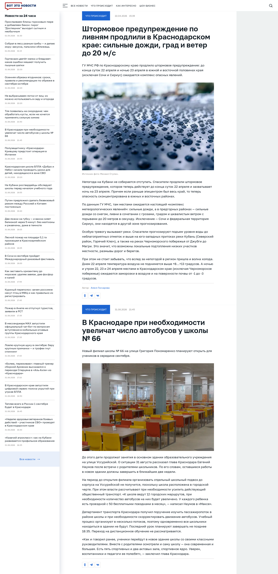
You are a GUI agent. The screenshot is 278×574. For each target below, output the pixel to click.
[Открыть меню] (65, 5)
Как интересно (126, 5)
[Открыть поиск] (270, 5)
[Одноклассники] (85, 295)
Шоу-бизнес (147, 5)
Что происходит (102, 5)
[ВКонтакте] (98, 295)
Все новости (79, 5)
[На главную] (20, 5)
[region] (30, 292)
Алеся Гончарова (100, 288)
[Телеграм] (91, 295)
